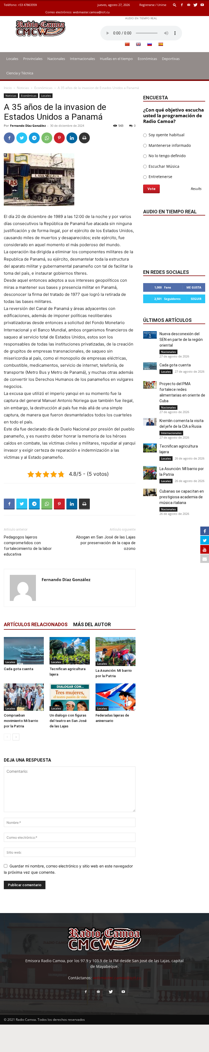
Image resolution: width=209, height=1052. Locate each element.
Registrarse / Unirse (152, 5)
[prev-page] (7, 737)
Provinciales (32, 58)
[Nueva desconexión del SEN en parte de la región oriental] (150, 335)
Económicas (147, 58)
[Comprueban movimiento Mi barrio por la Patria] (24, 697)
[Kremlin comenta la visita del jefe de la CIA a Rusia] (150, 422)
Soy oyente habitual (166, 134)
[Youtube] (202, 4)
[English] (138, 44)
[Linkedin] (71, 137)
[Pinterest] (59, 137)
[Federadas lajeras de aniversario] (116, 697)
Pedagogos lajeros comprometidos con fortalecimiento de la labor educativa (28, 546)
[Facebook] (182, 4)
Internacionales (82, 58)
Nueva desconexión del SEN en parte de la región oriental (181, 339)
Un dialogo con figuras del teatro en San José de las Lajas (68, 720)
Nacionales (56, 58)
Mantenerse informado (169, 145)
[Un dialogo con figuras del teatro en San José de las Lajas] (70, 697)
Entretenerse (159, 176)
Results (196, 189)
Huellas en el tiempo (116, 58)
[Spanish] (160, 44)
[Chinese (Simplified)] (127, 44)
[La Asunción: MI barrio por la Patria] (116, 651)
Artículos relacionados (35, 624)
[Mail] (189, 4)
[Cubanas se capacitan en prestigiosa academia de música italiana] (150, 492)
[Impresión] (84, 137)
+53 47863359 (27, 5)
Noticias (23, 87)
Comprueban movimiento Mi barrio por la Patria (21, 720)
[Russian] (149, 44)
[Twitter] (195, 4)
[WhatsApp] (46, 137)
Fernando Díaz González (28, 125)
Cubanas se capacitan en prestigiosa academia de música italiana (181, 497)
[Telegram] (34, 137)
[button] (175, 5)
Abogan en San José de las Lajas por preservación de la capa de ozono (106, 543)
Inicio (8, 87)
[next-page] (16, 737)
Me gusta (193, 287)
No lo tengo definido (166, 155)
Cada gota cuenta (18, 669)
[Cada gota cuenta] (24, 650)
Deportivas (171, 58)
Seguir (196, 299)
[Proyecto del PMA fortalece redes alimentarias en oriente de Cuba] (150, 385)
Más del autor (92, 624)
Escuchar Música (163, 166)
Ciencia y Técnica (19, 73)
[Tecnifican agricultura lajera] (70, 651)
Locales (12, 58)
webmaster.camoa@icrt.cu (91, 12)
